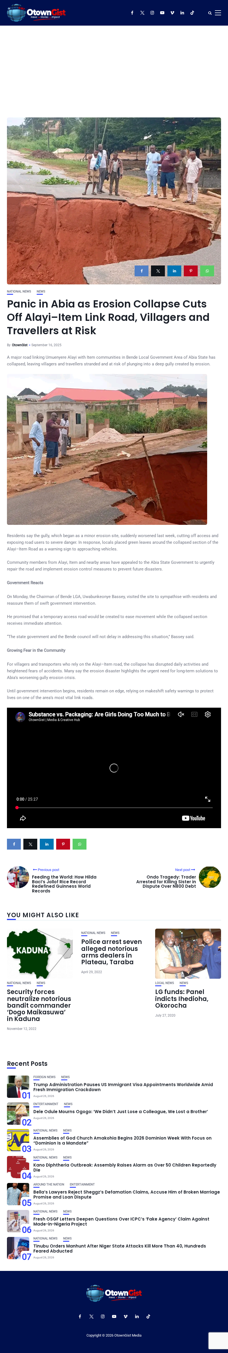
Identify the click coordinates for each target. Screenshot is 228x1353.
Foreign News (44, 1077)
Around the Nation (48, 1184)
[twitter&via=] (158, 270)
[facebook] (141, 270)
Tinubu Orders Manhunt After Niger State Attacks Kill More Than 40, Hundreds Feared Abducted (119, 1248)
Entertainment (45, 1104)
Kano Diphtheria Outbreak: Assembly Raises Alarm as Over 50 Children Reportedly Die (124, 1167)
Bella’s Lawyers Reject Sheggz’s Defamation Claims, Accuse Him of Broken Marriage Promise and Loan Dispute (126, 1194)
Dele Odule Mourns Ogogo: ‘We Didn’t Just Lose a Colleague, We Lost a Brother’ (120, 1112)
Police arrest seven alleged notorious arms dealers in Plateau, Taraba (111, 952)
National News (19, 291)
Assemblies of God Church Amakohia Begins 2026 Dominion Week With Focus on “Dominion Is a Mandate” (122, 1140)
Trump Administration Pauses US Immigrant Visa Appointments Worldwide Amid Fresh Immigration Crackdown (123, 1087)
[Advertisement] (114, 67)
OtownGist (20, 345)
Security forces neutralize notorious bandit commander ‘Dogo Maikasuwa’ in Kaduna (39, 1005)
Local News (164, 983)
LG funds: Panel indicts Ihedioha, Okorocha (182, 999)
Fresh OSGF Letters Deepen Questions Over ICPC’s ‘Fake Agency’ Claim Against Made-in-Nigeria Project (121, 1221)
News (41, 291)
